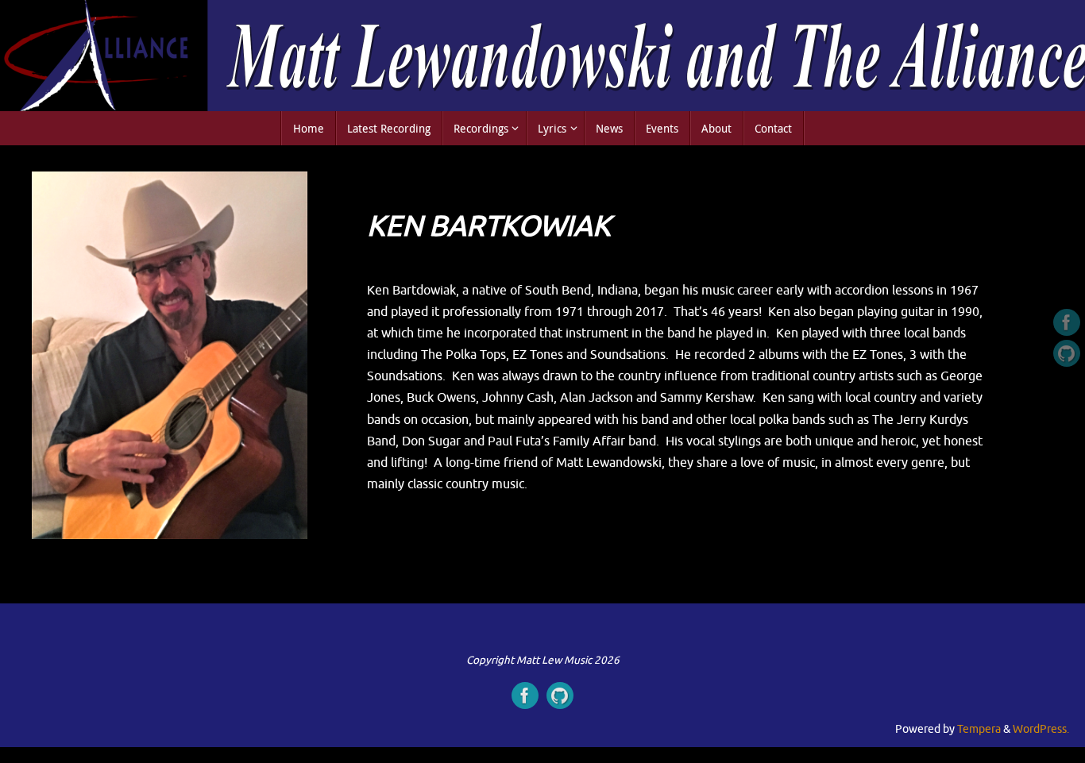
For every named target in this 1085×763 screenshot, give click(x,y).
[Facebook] (1066, 322)
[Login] (1066, 353)
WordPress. (1041, 729)
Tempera (979, 729)
